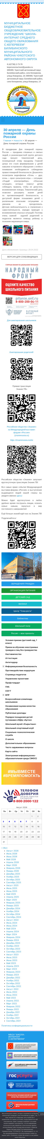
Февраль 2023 (13, 972)
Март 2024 (11, 934)
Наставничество (13, 654)
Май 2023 (11, 963)
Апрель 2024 (12, 931)
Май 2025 (11, 894)
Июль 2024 (11, 923)
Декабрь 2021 (13, 1012)
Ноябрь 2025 (12, 876)
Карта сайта (11, 751)
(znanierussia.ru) (21, 435)
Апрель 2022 (12, 1000)
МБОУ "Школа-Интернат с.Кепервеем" (16, 1036)
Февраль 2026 (13, 868)
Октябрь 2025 (13, 879)
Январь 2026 (12, 871)
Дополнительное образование (20, 743)
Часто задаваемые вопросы (19, 747)
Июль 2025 (11, 888)
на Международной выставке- (21, 430)
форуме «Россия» (21, 433)
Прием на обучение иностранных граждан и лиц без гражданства (21, 648)
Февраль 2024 (13, 937)
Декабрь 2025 (13, 874)
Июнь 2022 (11, 995)
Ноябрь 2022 (12, 980)
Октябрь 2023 (13, 949)
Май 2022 (11, 998)
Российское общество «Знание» (21, 427)
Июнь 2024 (11, 925)
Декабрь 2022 (13, 977)
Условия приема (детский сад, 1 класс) (21, 641)
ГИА (7, 687)
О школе (9, 739)
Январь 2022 (12, 1009)
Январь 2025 (12, 905)
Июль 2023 (11, 957)
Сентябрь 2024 (13, 917)
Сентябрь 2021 (13, 1021)
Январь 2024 (12, 940)
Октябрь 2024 (13, 914)
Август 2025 (12, 885)
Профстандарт (12, 683)
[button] (3, 120)
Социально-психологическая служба (19, 733)
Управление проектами (17, 678)
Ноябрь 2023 (12, 946)
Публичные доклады (15, 713)
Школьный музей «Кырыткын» (20, 724)
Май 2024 (11, 928)
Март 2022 (11, 1003)
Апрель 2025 (12, 897)
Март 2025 (11, 900)
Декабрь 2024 (13, 908)
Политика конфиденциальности (16, 1025)
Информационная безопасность (21, 666)
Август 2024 (12, 920)
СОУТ (8, 691)
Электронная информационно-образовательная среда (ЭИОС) (21, 757)
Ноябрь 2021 (12, 1015)
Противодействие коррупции (20, 670)
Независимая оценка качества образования (20, 707)
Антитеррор (11, 662)
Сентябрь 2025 (13, 882)
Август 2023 (12, 954)
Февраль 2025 (13, 902)
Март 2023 (11, 969)
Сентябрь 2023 (13, 951)
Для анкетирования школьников (21, 320)
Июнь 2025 (11, 891)
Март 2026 (11, 865)
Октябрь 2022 (13, 983)
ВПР (7, 695)
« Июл (4, 848)
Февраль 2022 (13, 1006)
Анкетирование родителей (21, 352)
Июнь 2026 (11, 856)
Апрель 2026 (12, 862)
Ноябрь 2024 (12, 911)
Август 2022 (12, 989)
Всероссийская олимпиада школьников (18, 700)
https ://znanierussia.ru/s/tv (21, 440)
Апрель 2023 (12, 966)
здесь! (19, 496)
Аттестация (11, 658)
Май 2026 (11, 859)
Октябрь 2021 (13, 1018)
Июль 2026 (11, 853)
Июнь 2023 (11, 960)
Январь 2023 (12, 974)
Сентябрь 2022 (13, 986)
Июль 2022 (11, 992)
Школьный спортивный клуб (19, 728)
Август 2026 (12, 851)
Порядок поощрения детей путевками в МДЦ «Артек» (19, 718)
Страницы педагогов (15, 674)
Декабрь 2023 (13, 943)
